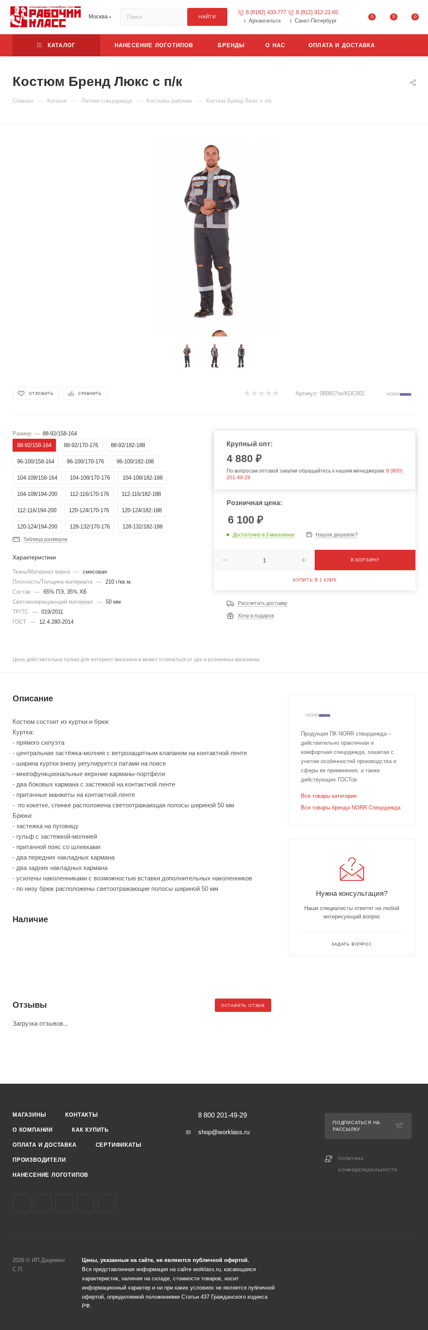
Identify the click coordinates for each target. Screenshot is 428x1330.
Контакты (81, 1115)
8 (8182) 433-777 (266, 12)
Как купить (90, 1130)
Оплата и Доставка (44, 1145)
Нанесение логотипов (50, 1175)
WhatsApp (85, 1203)
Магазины (29, 1115)
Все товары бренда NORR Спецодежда (350, 807)
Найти (207, 16)
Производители (39, 1160)
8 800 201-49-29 (222, 1115)
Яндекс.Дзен (107, 1203)
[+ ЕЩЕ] (401, 45)
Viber (64, 1203)
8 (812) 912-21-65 (317, 12)
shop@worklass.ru (224, 1131)
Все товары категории (329, 796)
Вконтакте (22, 1203)
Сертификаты (119, 1145)
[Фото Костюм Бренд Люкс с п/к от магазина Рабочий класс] (214, 232)
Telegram (43, 1203)
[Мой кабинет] (350, 18)
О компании (33, 1130)
